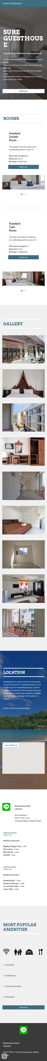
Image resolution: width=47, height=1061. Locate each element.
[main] (23, 41)
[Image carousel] (23, 185)
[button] (4, 1056)
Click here (18, 809)
